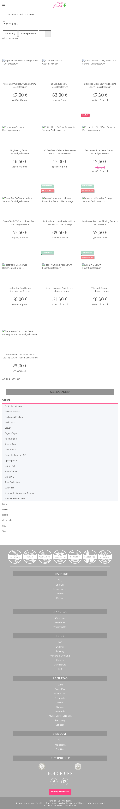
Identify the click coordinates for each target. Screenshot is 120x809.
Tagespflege (11, 433)
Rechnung (60, 720)
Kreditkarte (60, 698)
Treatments (10, 449)
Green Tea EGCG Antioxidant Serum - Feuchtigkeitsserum (20, 223)
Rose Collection (12, 482)
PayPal (60, 685)
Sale (4, 531)
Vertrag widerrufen (60, 791)
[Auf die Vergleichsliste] (25, 49)
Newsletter (60, 622)
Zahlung (60, 651)
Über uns (60, 585)
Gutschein (7, 520)
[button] (8, 5)
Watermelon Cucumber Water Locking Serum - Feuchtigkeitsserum (20, 356)
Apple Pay (60, 689)
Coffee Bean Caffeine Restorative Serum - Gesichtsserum (60, 152)
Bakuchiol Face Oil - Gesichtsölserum (60, 85)
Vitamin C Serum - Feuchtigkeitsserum (100, 289)
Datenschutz (60, 665)
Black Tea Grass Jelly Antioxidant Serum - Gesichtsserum (100, 85)
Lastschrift (60, 711)
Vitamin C (9, 477)
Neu (4, 526)
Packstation (60, 745)
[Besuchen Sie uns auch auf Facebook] (54, 781)
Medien (60, 593)
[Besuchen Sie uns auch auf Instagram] (65, 781)
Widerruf (60, 647)
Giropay (60, 707)
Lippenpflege (11, 460)
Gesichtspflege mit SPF (16, 455)
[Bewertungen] (100, 156)
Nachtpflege (11, 439)
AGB (60, 642)
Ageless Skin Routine (15, 498)
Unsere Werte (60, 589)
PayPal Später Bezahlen (60, 716)
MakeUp (6, 509)
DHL (60, 740)
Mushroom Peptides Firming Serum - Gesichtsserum (100, 223)
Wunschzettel (60, 627)
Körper (5, 504)
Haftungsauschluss (52, 803)
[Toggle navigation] (3, 5)
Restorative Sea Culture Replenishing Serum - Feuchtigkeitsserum (20, 290)
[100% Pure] (39, 5)
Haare (5, 515)
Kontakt (60, 598)
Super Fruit (10, 466)
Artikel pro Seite (28, 33)
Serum (8, 428)
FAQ (60, 669)
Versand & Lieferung (60, 656)
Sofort (60, 702)
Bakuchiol (9, 488)
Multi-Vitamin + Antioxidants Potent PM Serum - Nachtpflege (60, 223)
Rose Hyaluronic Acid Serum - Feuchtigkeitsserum (60, 289)
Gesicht (6, 400)
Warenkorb (60, 618)
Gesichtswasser (12, 411)
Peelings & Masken (14, 417)
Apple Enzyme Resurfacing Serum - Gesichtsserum (20, 85)
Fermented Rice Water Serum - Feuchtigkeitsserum (100, 152)
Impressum (98, 803)
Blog (60, 580)
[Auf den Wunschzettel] (32, 49)
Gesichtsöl (10, 422)
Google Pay (60, 694)
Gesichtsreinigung (13, 406)
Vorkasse (60, 725)
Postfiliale (60, 749)
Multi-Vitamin (11, 471)
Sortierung (10, 33)
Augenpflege (11, 444)
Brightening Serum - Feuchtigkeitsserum (20, 152)
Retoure (60, 660)
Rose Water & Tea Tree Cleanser (20, 493)
